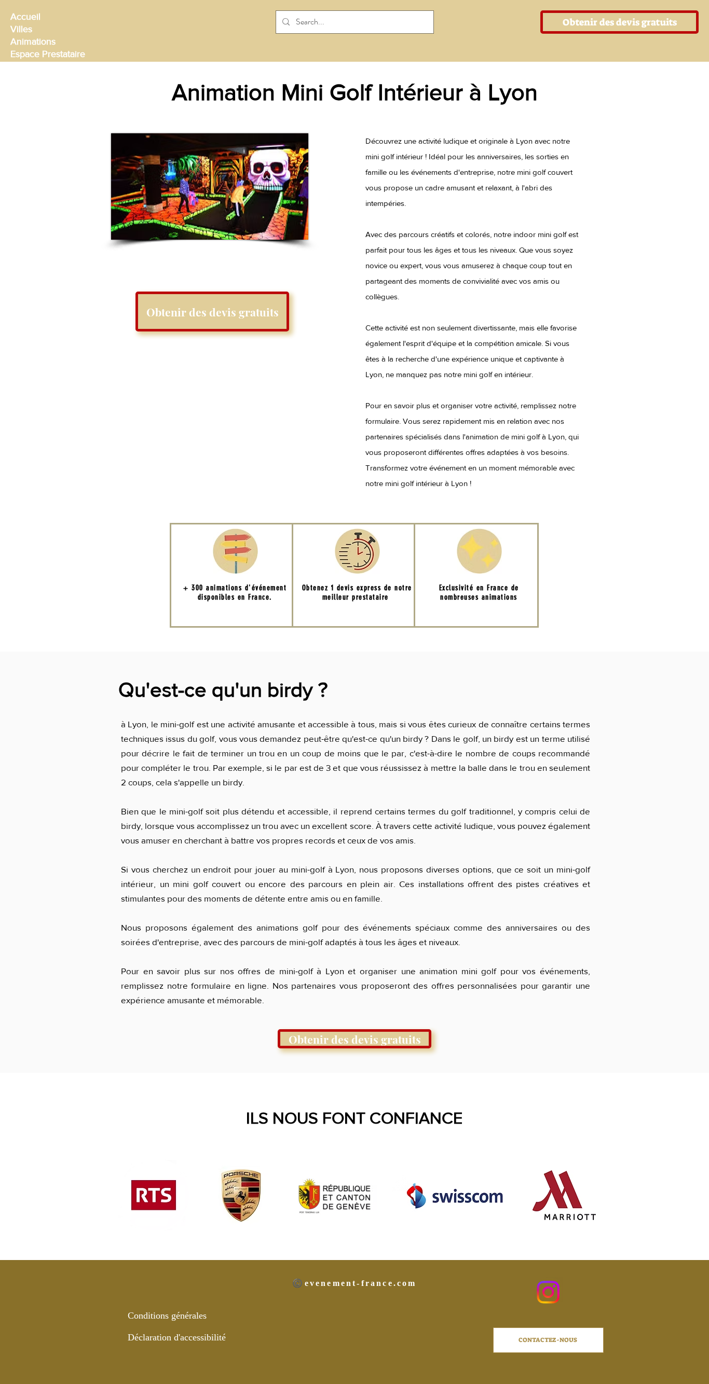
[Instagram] (548, 1292)
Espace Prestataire (47, 54)
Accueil (25, 16)
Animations (33, 41)
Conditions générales (167, 1315)
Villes (21, 29)
